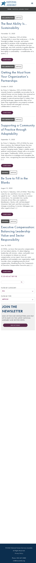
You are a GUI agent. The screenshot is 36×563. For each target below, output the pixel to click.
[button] (32, 3)
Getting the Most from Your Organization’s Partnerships (15, 76)
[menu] (18, 291)
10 (16, 276)
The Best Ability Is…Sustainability (14, 26)
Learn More (7, 59)
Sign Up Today (15, 325)
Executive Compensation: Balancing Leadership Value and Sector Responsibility (18, 233)
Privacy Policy (19, 553)
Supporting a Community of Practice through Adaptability (18, 129)
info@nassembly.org (19, 561)
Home (9, 9)
